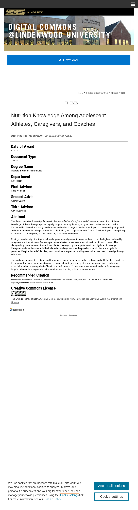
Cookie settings (69, 495)
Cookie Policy (52, 499)
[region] (69, 491)
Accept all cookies (111, 486)
